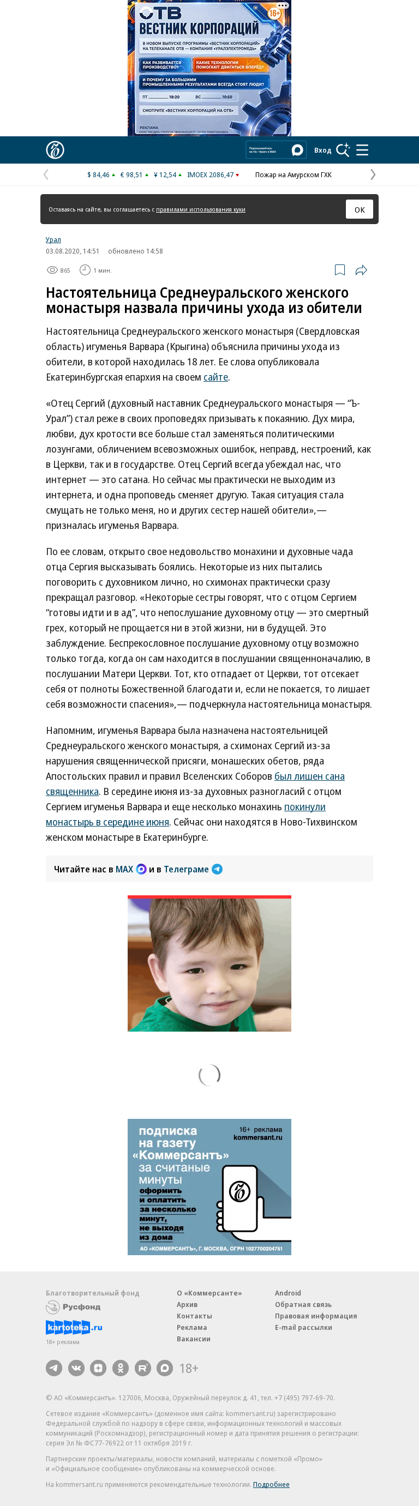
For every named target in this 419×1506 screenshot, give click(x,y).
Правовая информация (316, 1316)
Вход (323, 150)
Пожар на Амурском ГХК (293, 174)
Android (288, 1293)
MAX (124, 869)
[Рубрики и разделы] (362, 150)
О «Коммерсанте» (209, 1293)
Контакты (194, 1316)
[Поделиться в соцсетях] (361, 269)
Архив (187, 1304)
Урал (53, 239)
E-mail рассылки (303, 1327)
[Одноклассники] (120, 1368)
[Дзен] (98, 1368)
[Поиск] (343, 150)
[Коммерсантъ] (55, 150)
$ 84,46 (98, 174)
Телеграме (186, 869)
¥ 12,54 (165, 174)
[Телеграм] (54, 1368)
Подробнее (271, 1484)
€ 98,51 (132, 174)
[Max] (165, 1368)
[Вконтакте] (76, 1368)
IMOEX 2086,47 (210, 174)
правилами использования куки (201, 209)
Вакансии (194, 1339)
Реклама (192, 1327)
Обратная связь (303, 1304)
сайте (215, 376)
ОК (360, 209)
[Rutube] (143, 1368)
